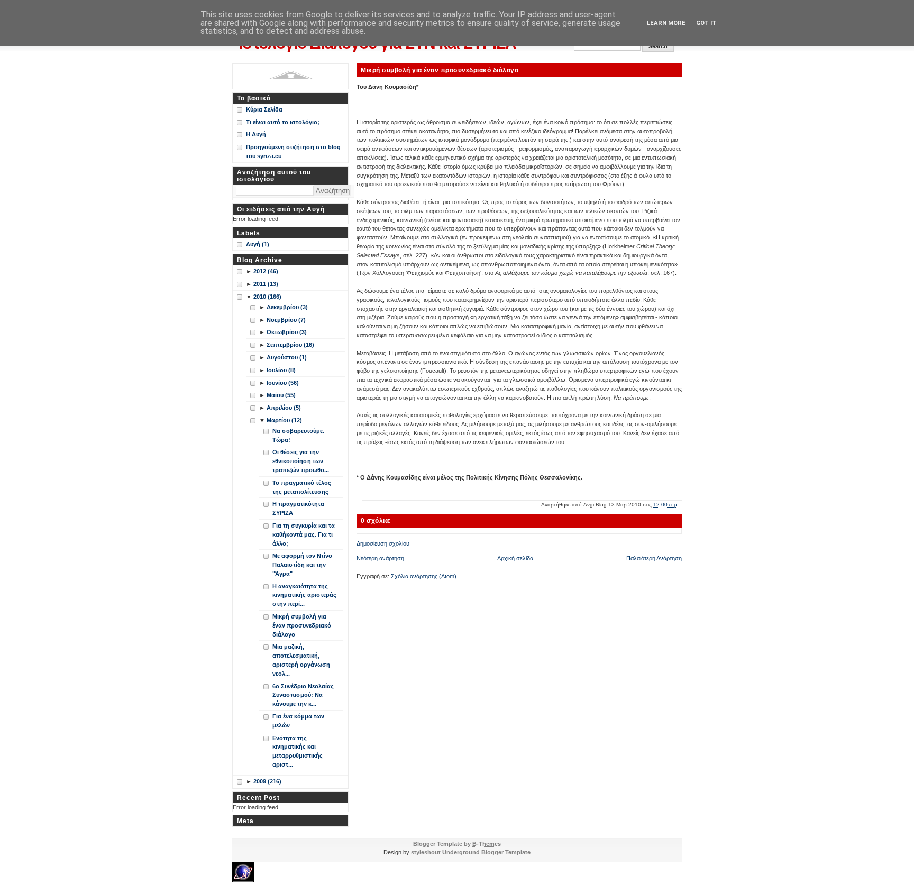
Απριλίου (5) (284, 407)
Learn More (666, 23)
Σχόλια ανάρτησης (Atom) (423, 576)
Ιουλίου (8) (281, 370)
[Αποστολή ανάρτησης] (681, 505)
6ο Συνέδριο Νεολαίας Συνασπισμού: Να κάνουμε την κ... (303, 695)
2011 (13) (265, 284)
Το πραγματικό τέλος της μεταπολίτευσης (301, 487)
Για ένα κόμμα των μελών (298, 721)
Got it (706, 23)
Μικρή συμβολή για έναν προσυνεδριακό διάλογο (439, 70)
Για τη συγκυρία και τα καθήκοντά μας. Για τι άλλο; (303, 534)
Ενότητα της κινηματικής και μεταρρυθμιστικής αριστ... (297, 751)
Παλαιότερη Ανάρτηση (654, 558)
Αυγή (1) (257, 244)
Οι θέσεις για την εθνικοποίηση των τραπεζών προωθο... (300, 461)
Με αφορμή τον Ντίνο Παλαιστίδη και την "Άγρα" (302, 564)
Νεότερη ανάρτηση (380, 558)
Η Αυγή (256, 134)
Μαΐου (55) (281, 395)
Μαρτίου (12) (284, 420)
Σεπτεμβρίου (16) (290, 345)
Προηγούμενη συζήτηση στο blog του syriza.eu (293, 151)
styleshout (426, 852)
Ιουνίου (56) (283, 383)
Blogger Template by (457, 844)
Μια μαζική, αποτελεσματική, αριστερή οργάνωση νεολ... (301, 659)
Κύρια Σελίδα (264, 109)
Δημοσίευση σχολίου (383, 543)
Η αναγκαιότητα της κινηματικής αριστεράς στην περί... (304, 595)
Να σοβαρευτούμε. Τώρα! (298, 435)
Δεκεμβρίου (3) (287, 307)
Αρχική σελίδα (515, 558)
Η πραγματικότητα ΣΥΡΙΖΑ (298, 508)
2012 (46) (265, 271)
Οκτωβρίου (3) (287, 332)
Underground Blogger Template (486, 852)
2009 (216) (267, 781)
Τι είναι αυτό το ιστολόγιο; (282, 122)
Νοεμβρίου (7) (286, 320)
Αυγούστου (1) (287, 357)
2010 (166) (267, 296)
